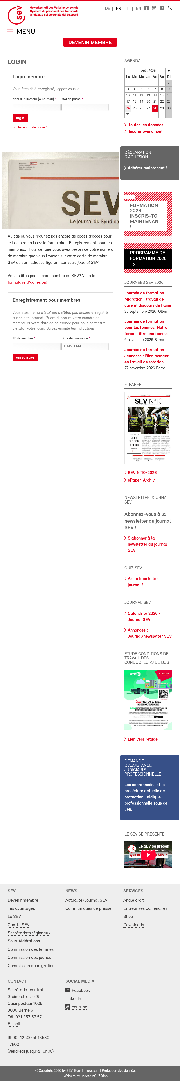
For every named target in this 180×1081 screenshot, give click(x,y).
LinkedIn (73, 998)
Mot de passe (71, 99)
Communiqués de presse (88, 908)
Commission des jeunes (29, 957)
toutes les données (145, 125)
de (107, 9)
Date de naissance (74, 338)
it (128, 9)
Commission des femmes (31, 949)
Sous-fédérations (24, 941)
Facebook (81, 990)
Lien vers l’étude (143, 739)
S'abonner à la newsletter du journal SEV (147, 544)
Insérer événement (145, 132)
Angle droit (133, 900)
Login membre (29, 77)
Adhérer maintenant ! (147, 168)
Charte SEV (18, 925)
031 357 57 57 (28, 1017)
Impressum (91, 1071)
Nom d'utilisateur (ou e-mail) (33, 99)
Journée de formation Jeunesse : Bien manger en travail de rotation (146, 356)
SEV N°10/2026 (142, 473)
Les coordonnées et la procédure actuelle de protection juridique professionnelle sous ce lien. (145, 797)
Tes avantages (21, 908)
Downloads (133, 925)
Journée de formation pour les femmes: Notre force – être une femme (146, 327)
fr (118, 9)
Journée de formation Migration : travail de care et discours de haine (147, 299)
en (138, 9)
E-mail (14, 1024)
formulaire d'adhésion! (27, 282)
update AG (89, 1076)
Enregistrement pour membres (46, 300)
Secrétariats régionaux (29, 933)
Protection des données (119, 1071)
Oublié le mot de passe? (30, 127)
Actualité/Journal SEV (86, 900)
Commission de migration (31, 966)
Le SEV (14, 916)
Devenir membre (90, 42)
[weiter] (169, 71)
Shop (128, 916)
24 (128, 108)
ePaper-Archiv (141, 480)
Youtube (79, 1007)
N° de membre (23, 338)
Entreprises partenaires (145, 908)
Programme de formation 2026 (148, 256)
